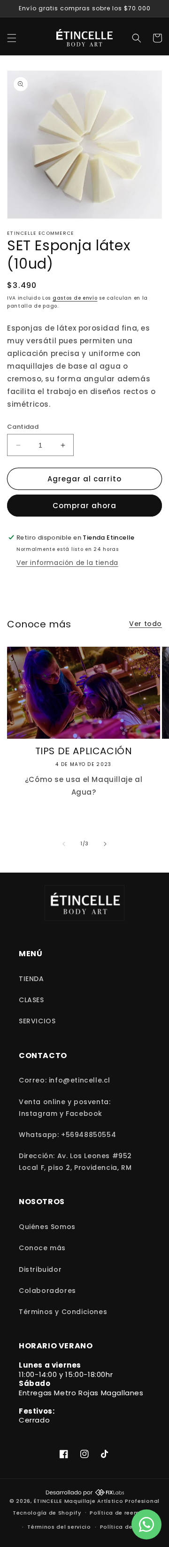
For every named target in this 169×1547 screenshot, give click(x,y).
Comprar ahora (84, 506)
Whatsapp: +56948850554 (67, 1134)
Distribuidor (40, 1269)
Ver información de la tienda (67, 562)
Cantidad (22, 426)
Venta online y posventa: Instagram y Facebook (64, 1107)
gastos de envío (75, 298)
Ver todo (145, 623)
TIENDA (31, 978)
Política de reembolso (123, 1512)
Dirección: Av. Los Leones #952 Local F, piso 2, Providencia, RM (75, 1161)
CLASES (31, 1000)
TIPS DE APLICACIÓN (83, 751)
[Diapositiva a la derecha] (105, 844)
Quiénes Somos (47, 1226)
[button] (11, 38)
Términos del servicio (59, 1527)
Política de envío (125, 1527)
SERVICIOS (37, 1021)
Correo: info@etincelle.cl (64, 1080)
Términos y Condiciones (63, 1311)
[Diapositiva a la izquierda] (64, 844)
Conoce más (42, 1248)
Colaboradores (47, 1290)
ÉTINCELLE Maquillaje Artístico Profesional (97, 1501)
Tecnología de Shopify (47, 1512)
